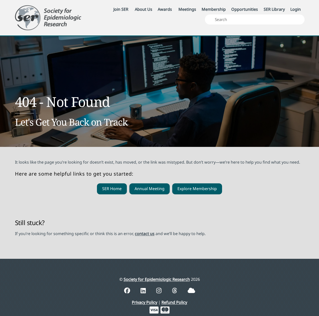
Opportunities (244, 9)
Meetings (187, 9)
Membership (214, 9)
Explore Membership (197, 188)
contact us (145, 233)
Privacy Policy (144, 302)
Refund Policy (174, 302)
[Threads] (175, 290)
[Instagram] (159, 290)
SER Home (112, 188)
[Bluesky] (191, 290)
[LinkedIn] (144, 290)
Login (295, 9)
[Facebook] (128, 290)
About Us (143, 9)
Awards (165, 9)
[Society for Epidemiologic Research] (48, 16)
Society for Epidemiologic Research (157, 279)
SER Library (274, 9)
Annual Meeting (149, 188)
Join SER (120, 9)
